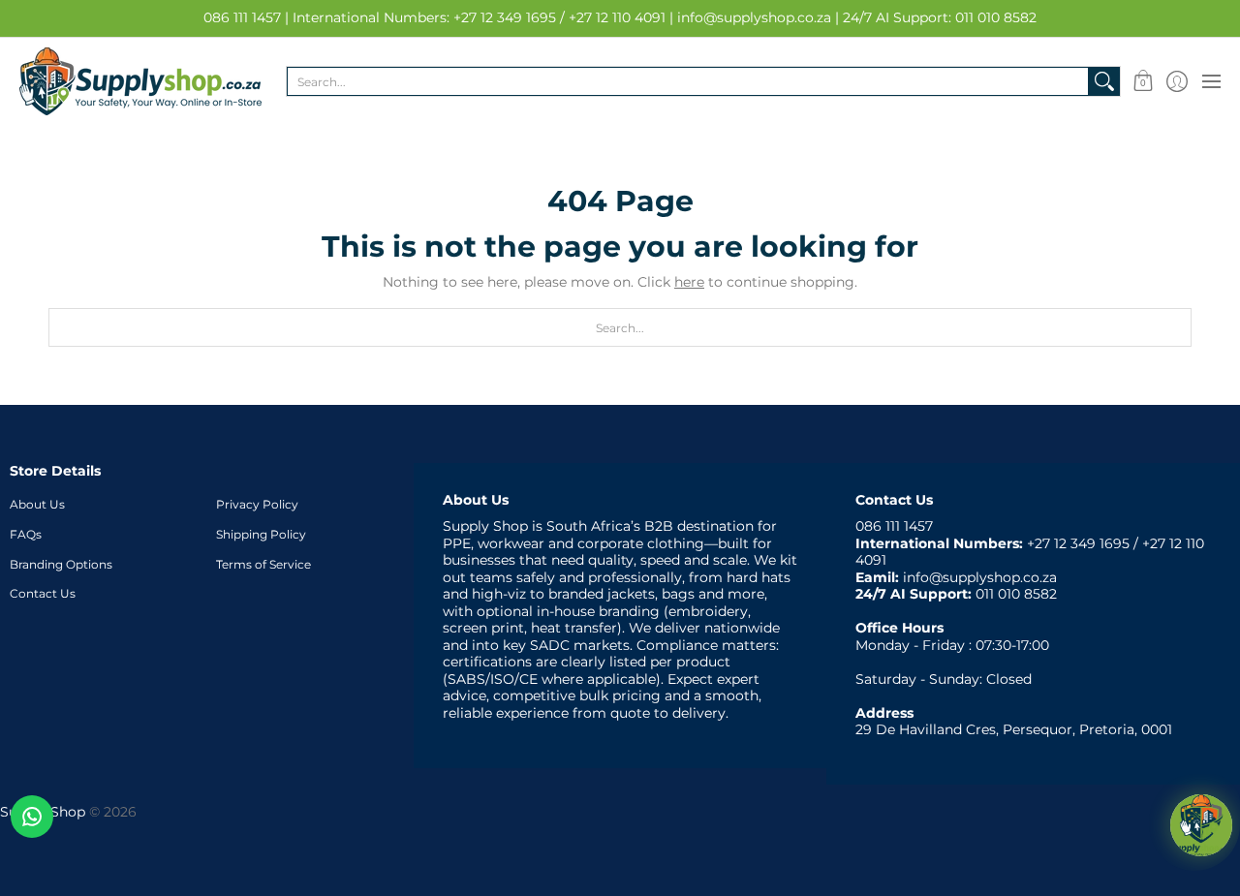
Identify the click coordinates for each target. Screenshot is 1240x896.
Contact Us (43, 593)
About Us (37, 504)
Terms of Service (263, 564)
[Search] (1104, 81)
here (689, 282)
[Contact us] (32, 816)
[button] (1143, 81)
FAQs (26, 534)
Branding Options (61, 564)
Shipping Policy (261, 534)
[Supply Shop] (140, 81)
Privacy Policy (257, 504)
